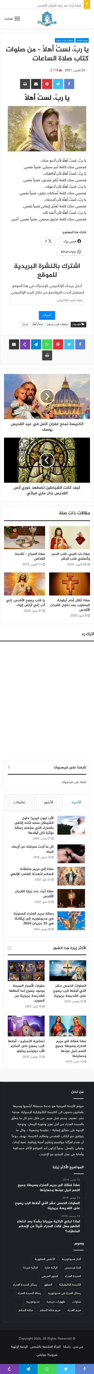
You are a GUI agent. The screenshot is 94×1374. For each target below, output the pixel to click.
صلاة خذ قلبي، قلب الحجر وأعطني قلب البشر (70, 556)
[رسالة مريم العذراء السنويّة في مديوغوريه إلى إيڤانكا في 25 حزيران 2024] (71, 920)
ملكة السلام (26, 1310)
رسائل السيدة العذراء (25, 1285)
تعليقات (19, 802)
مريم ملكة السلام (50, 1310)
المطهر (48, 1285)
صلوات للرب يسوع (64, 40)
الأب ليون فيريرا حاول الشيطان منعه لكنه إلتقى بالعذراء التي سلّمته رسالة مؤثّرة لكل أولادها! (34, 825)
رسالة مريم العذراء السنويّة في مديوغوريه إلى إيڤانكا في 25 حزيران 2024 (34, 918)
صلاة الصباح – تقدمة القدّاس (30, 556)
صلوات (76, 1302)
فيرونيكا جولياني (47, 1355)
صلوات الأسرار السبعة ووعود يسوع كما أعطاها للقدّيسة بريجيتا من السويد (27, 993)
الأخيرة (76, 802)
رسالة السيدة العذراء (29, 1293)
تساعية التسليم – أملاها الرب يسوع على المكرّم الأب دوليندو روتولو (26, 1046)
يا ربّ (25, 324)
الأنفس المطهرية (45, 1259)
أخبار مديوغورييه (71, 1259)
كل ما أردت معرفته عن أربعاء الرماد (33, 849)
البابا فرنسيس (73, 1267)
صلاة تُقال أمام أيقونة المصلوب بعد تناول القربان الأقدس (70, 605)
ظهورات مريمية (56, 1302)
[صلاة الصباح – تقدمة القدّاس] (24, 537)
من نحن (78, 1347)
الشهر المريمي (49, 1276)
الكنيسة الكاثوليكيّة (70, 1285)
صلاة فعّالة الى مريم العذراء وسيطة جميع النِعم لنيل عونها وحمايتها (70, 1048)
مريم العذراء (74, 1310)
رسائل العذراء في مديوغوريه (64, 1293)
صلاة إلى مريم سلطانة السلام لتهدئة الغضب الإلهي (32, 871)
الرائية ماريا (51, 1267)
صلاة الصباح (82, 40)
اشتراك (47, 315)
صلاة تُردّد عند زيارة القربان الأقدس (59, 4)
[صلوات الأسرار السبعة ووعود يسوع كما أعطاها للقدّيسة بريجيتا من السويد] (26, 970)
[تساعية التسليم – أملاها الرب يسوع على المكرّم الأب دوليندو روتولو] (26, 1026)
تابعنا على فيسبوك (74, 782)
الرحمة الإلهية (19, 1347)
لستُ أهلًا (37, 324)
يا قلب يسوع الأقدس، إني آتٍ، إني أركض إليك (25, 603)
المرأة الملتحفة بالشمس (45, 1347)
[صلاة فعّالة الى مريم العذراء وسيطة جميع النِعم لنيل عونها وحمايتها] (67, 1026)
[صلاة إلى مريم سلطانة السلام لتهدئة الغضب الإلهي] (71, 876)
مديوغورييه (33, 1302)
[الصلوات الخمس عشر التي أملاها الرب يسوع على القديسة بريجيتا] (67, 970)
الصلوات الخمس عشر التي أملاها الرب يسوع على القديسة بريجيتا (69, 991)
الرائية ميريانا (30, 1267)
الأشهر (48, 802)
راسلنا (66, 1347)
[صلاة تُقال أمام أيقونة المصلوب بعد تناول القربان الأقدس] (69, 584)
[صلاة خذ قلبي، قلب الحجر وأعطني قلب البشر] (69, 537)
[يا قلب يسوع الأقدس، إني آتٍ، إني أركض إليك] (24, 584)
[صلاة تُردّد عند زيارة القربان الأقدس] (71, 898)
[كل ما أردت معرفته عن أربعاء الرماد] (71, 853)
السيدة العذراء (73, 1276)
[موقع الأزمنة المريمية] (47, 19)
